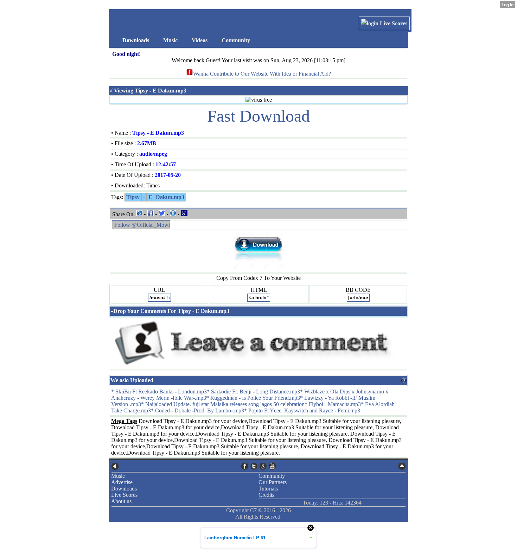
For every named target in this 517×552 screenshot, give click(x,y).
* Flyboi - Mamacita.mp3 (333, 404)
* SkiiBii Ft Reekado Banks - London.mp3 (159, 391)
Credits (266, 495)
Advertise (122, 482)
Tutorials (268, 489)
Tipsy (133, 197)
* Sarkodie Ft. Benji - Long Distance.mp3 (253, 391)
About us (121, 501)
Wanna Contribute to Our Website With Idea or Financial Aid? (262, 74)
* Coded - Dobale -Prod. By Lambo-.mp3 (197, 410)
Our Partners (272, 482)
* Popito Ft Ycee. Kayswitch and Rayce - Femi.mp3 (302, 410)
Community (271, 476)
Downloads (124, 489)
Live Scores (392, 23)
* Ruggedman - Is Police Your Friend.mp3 (253, 398)
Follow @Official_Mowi (142, 225)
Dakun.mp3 (170, 197)
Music (118, 476)
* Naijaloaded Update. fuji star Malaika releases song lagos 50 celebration (223, 404)
